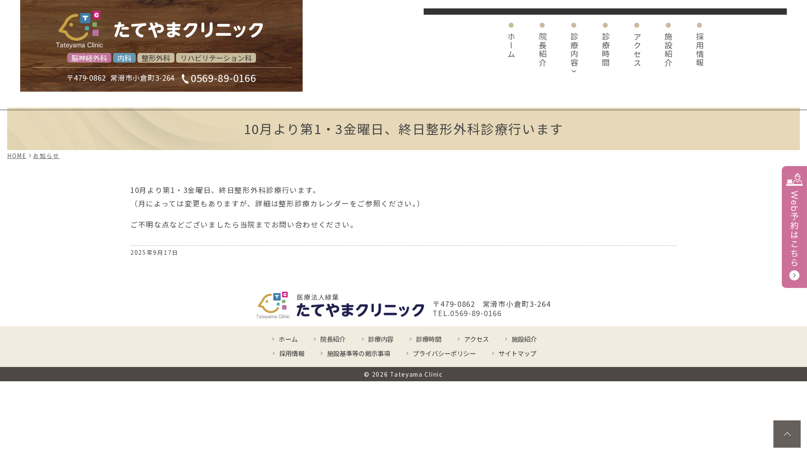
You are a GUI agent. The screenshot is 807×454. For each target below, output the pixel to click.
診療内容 (574, 49)
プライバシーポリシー (444, 353)
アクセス (637, 49)
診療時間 (605, 49)
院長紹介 (543, 49)
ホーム (511, 45)
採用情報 (700, 49)
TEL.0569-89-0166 (467, 313)
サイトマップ (517, 353)
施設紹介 (668, 49)
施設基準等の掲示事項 (358, 353)
